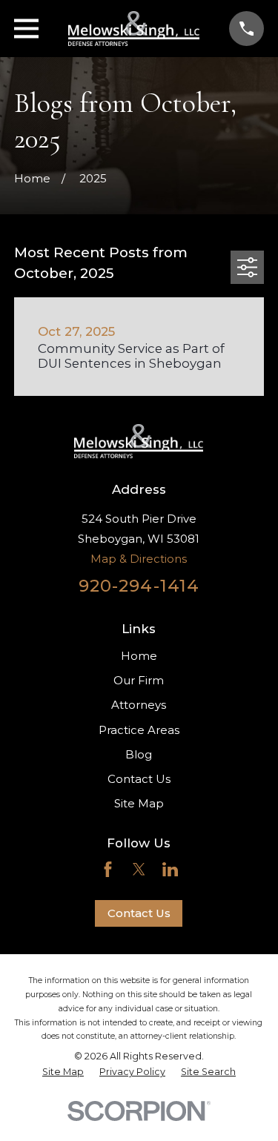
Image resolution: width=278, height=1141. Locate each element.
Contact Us (139, 779)
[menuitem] (63, 1072)
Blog (138, 754)
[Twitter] (139, 869)
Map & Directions (138, 559)
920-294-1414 (139, 585)
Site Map (139, 803)
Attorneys (138, 705)
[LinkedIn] (170, 869)
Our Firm (138, 680)
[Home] (133, 28)
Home (139, 656)
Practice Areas (139, 730)
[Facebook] (108, 869)
